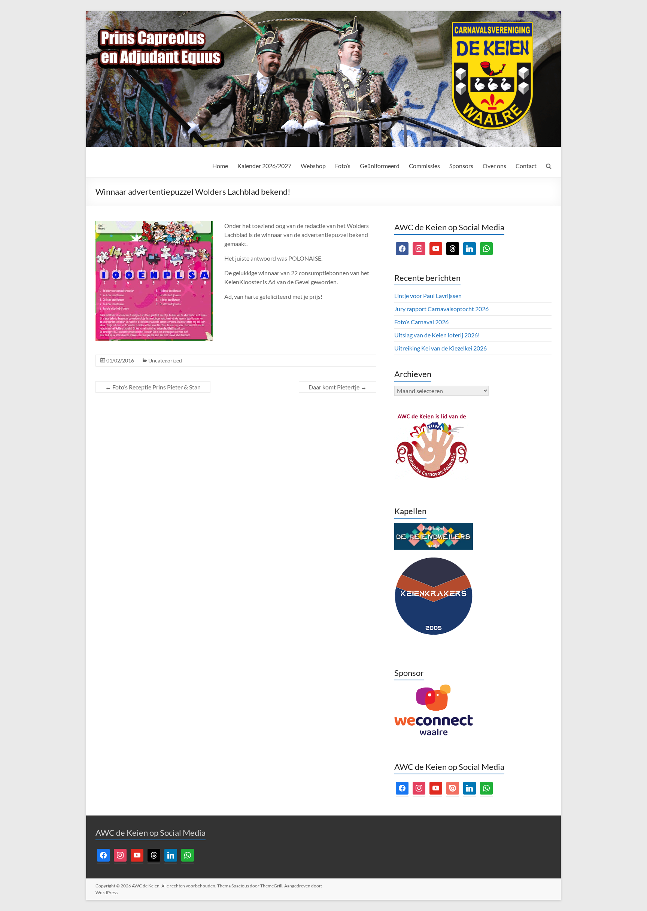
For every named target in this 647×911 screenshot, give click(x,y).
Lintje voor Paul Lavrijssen (428, 295)
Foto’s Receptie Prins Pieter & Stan (153, 387)
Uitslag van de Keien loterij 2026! (437, 334)
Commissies (424, 165)
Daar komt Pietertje (338, 387)
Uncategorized (165, 360)
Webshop (313, 165)
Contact (526, 165)
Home (220, 165)
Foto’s (342, 165)
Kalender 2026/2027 (264, 165)
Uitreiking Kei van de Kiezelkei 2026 (440, 348)
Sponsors (461, 165)
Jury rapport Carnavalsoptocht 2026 (441, 308)
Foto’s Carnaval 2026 (421, 321)
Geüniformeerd (380, 165)
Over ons (494, 165)
